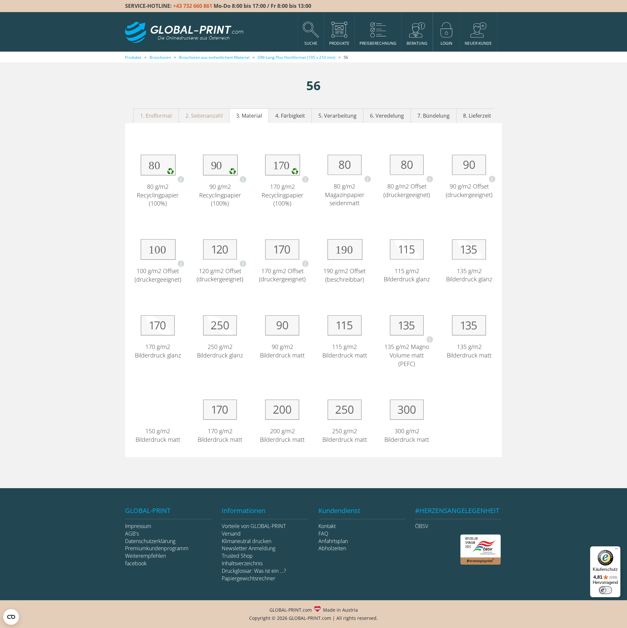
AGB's (132, 533)
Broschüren (160, 57)
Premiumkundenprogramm (156, 548)
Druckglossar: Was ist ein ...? (254, 570)
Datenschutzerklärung (150, 541)
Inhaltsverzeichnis (242, 563)
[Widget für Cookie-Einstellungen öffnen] (11, 617)
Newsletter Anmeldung (248, 548)
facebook (136, 563)
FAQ (323, 533)
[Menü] (616, 550)
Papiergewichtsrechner (248, 578)
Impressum (138, 526)
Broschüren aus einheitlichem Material (214, 57)
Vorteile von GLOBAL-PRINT (254, 526)
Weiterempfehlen (145, 555)
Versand (231, 533)
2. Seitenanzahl (204, 115)
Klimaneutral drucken (246, 541)
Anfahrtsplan (333, 541)
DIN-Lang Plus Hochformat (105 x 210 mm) (296, 57)
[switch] (605, 590)
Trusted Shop (237, 555)
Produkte (133, 57)
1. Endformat (156, 115)
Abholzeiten (332, 548)
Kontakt (327, 526)
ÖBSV (421, 526)
